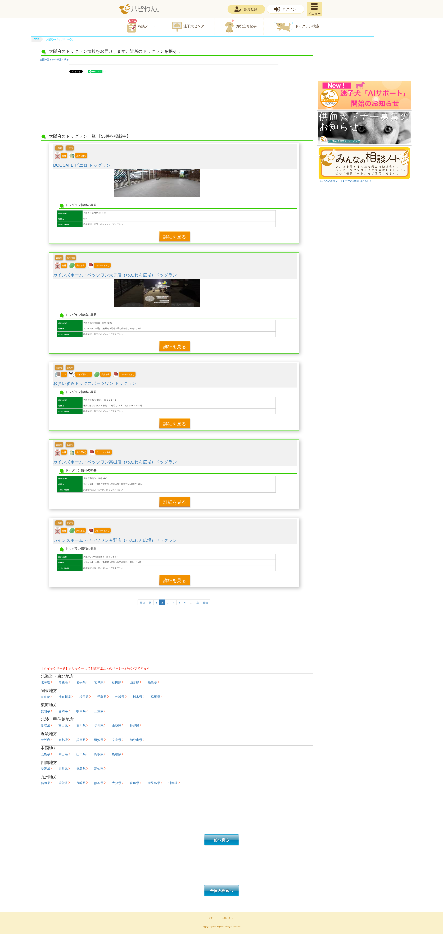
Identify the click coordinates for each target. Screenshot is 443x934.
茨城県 (119, 696)
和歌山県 (136, 739)
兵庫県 (81, 739)
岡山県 (63, 754)
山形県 (134, 682)
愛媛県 (45, 768)
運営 (211, 918)
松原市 (70, 147)
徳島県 (81, 768)
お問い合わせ (228, 918)
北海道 (45, 682)
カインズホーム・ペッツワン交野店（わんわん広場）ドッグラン (115, 540)
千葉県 (102, 696)
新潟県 (45, 725)
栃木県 (137, 696)
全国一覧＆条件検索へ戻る (54, 59)
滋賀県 (98, 739)
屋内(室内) (81, 155)
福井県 (98, 725)
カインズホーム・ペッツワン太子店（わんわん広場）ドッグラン (115, 275)
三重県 (98, 711)
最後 (205, 602)
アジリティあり (102, 265)
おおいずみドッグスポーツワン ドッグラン (94, 383)
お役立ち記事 (246, 25)
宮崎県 (134, 782)
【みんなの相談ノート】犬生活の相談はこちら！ (345, 180)
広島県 (45, 754)
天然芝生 (80, 265)
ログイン (289, 8)
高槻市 (70, 444)
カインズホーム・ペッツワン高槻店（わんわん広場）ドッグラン (115, 462)
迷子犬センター (195, 25)
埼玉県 (84, 696)
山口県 (81, 754)
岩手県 (81, 682)
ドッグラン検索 (307, 25)
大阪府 (59, 147)
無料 (64, 155)
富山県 (63, 725)
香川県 (63, 768)
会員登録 (250, 8)
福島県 (152, 682)
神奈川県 (64, 696)
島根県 (116, 754)
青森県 (63, 682)
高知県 (98, 768)
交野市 (70, 522)
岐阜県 (81, 711)
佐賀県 (63, 782)
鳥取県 (98, 754)
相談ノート (146, 25)
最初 (142, 602)
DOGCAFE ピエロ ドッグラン (82, 165)
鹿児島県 (154, 782)
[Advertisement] (364, 63)
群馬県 (155, 696)
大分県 (116, 782)
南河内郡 (71, 257)
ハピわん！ (139, 9)
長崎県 (81, 782)
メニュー (314, 13)
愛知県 (45, 711)
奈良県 (116, 739)
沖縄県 (173, 782)
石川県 (81, 725)
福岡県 (45, 782)
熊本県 (98, 782)
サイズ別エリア (83, 374)
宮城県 (98, 682)
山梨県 (116, 725)
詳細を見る (174, 236)
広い (64, 374)
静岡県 (63, 711)
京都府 (63, 739)
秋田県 (116, 682)
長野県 (134, 725)
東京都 (45, 696)
